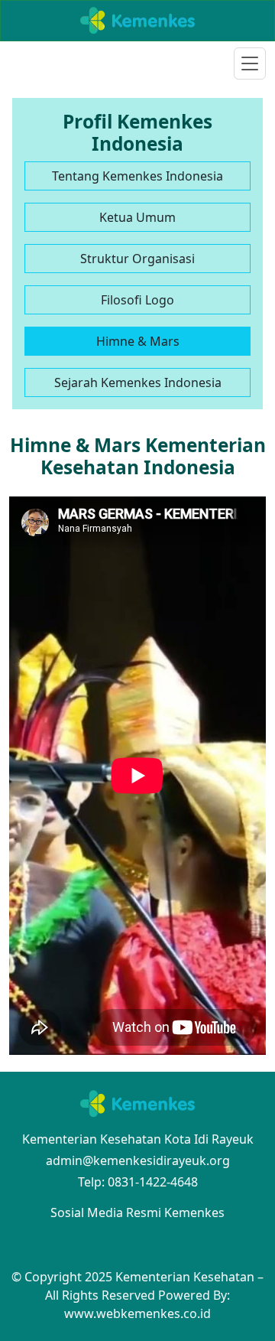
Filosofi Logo (137, 299)
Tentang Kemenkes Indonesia (137, 176)
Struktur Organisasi (137, 258)
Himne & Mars (138, 341)
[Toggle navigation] (250, 63)
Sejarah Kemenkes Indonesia (138, 382)
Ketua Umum (137, 217)
